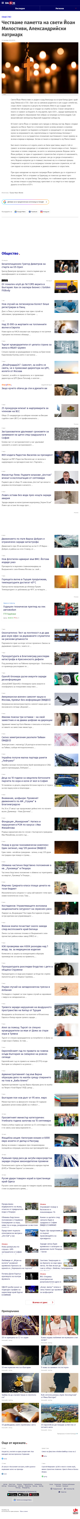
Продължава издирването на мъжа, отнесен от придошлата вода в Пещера (12, 1208)
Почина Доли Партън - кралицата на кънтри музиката (12, 1276)
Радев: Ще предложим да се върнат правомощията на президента (51, 1234)
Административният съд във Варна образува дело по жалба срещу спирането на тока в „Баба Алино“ (26, 1077)
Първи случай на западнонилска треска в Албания (26, 988)
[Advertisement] (40, 232)
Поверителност (57, 1489)
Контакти (58, 1486)
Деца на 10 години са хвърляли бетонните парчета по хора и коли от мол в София (26, 779)
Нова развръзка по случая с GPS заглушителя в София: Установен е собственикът (14, 1250)
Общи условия (24, 1511)
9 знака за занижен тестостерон (55, 1367)
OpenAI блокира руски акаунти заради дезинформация (24, 678)
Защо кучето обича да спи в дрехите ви (24, 388)
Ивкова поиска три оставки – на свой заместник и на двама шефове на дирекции (27, 719)
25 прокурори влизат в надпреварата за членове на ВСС (25, 410)
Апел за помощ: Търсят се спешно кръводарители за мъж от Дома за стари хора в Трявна (25, 1030)
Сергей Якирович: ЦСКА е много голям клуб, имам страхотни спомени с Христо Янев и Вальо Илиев (60, 1469)
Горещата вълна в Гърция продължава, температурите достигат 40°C (24, 581)
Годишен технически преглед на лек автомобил (24, 608)
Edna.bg (35, 1486)
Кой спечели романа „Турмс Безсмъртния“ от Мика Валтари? (58, 1396)
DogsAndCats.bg (28, 1484)
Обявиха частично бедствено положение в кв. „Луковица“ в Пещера (26, 867)
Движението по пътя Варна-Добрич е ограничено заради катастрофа (23, 540)
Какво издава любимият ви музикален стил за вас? (59, 1338)
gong (45, 1476)
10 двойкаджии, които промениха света (19, 1425)
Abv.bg (5, 1484)
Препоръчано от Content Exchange (66, 1433)
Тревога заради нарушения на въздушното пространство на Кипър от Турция (27, 1009)
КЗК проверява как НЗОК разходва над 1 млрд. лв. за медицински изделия (25, 948)
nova (5, 1459)
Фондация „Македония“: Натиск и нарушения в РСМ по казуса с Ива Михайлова (21, 824)
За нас (51, 1484)
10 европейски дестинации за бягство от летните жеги (58, 1426)
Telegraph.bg (25, 1487)
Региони (60, 8)
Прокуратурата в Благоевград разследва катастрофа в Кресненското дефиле (25, 658)
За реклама (57, 1484)
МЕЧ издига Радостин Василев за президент (27, 455)
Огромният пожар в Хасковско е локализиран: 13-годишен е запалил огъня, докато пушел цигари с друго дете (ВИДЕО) (56, 1212)
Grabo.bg (20, 1486)
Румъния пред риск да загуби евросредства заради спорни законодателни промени (27, 1160)
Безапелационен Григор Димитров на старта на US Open (24, 265)
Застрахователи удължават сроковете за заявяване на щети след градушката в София (25, 434)
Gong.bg (19, 1484)
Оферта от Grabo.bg (7, 603)
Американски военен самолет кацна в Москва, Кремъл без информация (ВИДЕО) (26, 698)
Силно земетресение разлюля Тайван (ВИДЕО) (23, 739)
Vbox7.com (12, 1484)
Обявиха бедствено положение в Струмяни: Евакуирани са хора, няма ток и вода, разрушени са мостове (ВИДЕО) (20, 1222)
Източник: (5, 193)
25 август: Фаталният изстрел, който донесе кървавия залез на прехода (18, 1468)
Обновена (43, 1204)
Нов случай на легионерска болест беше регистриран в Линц (25, 306)
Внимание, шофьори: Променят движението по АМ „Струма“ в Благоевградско (20, 801)
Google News (21, 212)
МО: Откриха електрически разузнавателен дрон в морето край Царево (50, 1280)
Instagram (46, 212)
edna (45, 1456)
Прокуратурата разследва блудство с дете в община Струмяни (27, 968)
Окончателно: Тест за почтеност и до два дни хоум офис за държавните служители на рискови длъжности (26, 636)
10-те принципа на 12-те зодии (15, 1337)
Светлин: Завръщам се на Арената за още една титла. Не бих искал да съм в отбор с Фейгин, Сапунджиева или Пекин (56, 1265)
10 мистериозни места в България (16, 1367)
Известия (63, 1492)
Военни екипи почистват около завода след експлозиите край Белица (24, 928)
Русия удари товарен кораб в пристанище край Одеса (26, 1180)
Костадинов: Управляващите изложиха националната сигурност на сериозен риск (27, 907)
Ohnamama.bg (12, 1486)
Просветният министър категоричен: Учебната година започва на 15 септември (26, 1119)
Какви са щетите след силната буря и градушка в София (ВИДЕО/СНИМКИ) (50, 1221)
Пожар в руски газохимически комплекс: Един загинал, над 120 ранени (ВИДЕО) (25, 846)
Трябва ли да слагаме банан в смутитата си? (19, 1396)
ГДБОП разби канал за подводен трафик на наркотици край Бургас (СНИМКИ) (12, 1291)
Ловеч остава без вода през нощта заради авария (26, 497)
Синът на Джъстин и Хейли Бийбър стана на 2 (59, 1452)
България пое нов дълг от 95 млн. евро (24, 1097)
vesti (5, 1474)
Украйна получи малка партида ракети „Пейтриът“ (24, 759)
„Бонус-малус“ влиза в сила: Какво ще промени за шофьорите (51, 1289)
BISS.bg (4, 1486)
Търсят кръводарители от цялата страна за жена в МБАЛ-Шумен (27, 346)
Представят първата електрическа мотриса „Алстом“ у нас (12, 1233)
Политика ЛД (70, 1489)
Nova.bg (18, 1487)
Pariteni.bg (28, 1486)
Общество (10, 253)
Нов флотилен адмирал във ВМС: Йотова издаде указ (25, 561)
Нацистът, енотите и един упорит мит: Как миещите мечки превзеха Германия (18, 1453)
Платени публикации (68, 1484)
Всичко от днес (40, 1302)
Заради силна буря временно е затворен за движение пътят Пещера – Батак (51, 1248)
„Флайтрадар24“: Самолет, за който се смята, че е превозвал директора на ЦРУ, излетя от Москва (25, 368)
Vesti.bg (41, 1486)
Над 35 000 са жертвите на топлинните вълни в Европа (24, 326)
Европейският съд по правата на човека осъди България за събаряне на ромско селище (25, 1054)
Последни (20, 8)
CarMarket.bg (38, 1484)
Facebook (34, 212)
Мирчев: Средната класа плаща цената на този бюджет (26, 887)
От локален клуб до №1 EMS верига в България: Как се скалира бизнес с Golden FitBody (26, 287)
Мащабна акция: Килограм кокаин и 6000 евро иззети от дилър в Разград (26, 1139)
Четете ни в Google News (24, 1500)
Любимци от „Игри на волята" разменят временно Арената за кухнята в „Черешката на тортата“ (17, 1264)
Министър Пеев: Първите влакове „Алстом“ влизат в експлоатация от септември (27, 476)
